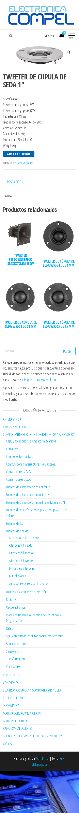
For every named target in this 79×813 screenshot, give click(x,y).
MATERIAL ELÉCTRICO (15, 720)
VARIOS (7, 743)
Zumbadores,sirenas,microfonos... (29, 583)
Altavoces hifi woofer (21, 560)
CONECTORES (11, 675)
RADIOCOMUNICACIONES (18, 728)
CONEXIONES (11, 682)
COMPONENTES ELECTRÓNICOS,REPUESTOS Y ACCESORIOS (39, 434)
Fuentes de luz (14, 523)
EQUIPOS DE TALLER (15, 697)
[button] (68, 52)
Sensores (12, 651)
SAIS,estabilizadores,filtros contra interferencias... (35, 636)
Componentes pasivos (19, 456)
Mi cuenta (50, 36)
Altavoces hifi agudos (23, 163)
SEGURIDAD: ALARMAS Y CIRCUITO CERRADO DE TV (32, 736)
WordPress (42, 758)
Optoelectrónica (15, 607)
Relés (9, 628)
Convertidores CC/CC (19, 471)
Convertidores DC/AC (18, 479)
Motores (11, 599)
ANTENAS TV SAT (12, 419)
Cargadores (13, 448)
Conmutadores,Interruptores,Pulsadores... (31, 464)
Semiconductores (16, 643)
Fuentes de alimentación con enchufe (28, 487)
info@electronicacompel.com (39, 379)
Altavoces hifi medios (21, 552)
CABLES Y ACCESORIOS (16, 426)
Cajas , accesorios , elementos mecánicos (31, 441)
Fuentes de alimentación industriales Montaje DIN (35, 502)
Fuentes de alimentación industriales (28, 494)
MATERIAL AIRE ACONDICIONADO (22, 713)
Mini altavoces (17, 575)
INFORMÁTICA (11, 705)
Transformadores (16, 658)
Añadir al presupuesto (18, 153)
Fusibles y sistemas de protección (26, 591)
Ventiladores (13, 666)
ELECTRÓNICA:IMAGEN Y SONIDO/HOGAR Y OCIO (32, 690)
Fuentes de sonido (17, 531)
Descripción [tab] (15, 181)
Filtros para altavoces (21, 568)
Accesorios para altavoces (24, 537)
